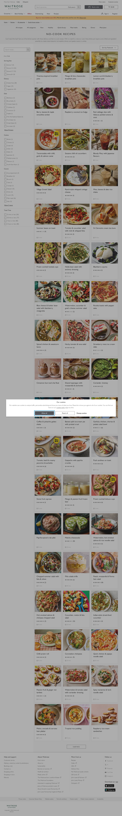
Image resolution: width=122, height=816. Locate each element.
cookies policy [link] (60, 407)
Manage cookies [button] (82, 413)
